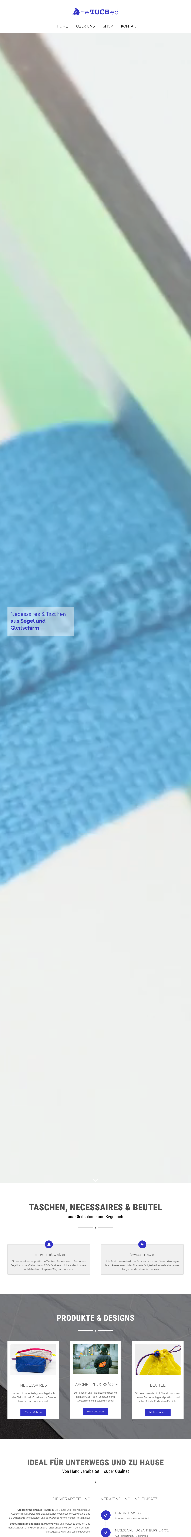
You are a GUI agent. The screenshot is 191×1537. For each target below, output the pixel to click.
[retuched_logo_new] (95, 11)
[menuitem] (60, 26)
